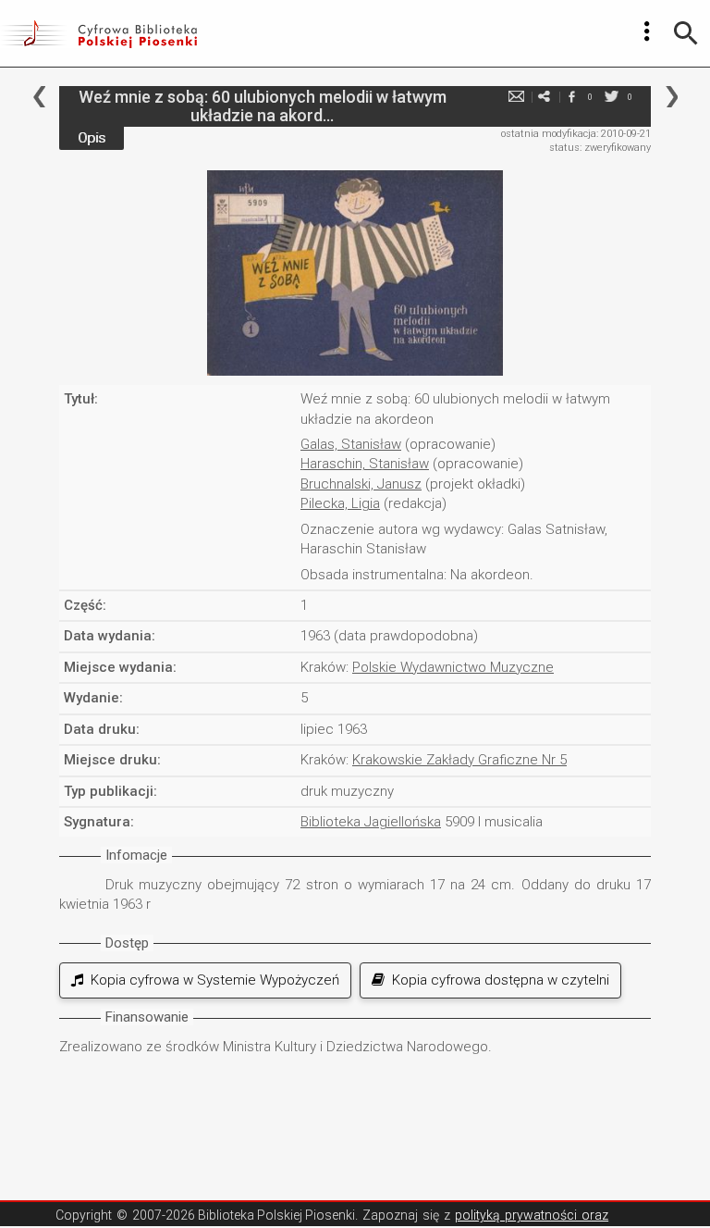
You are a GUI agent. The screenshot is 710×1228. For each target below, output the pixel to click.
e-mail (516, 96)
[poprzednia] (39, 96)
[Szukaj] (686, 33)
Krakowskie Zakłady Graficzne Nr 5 (459, 759)
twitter (611, 96)
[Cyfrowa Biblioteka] (98, 33)
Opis (91, 138)
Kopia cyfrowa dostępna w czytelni (497, 980)
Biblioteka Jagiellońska (370, 821)
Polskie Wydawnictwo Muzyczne (453, 667)
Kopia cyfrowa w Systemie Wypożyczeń (211, 980)
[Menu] (647, 31)
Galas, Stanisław (350, 444)
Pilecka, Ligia (340, 503)
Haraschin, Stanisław (364, 463)
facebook (571, 96)
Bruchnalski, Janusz (361, 484)
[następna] (672, 96)
